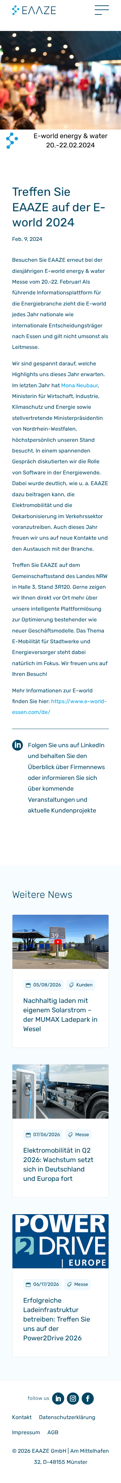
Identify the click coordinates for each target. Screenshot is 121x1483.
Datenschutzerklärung (67, 1417)
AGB (52, 1432)
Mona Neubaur (79, 385)
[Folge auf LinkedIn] (58, 1398)
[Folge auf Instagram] (73, 1398)
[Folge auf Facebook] (88, 1398)
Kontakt (22, 1417)
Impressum (26, 1432)
